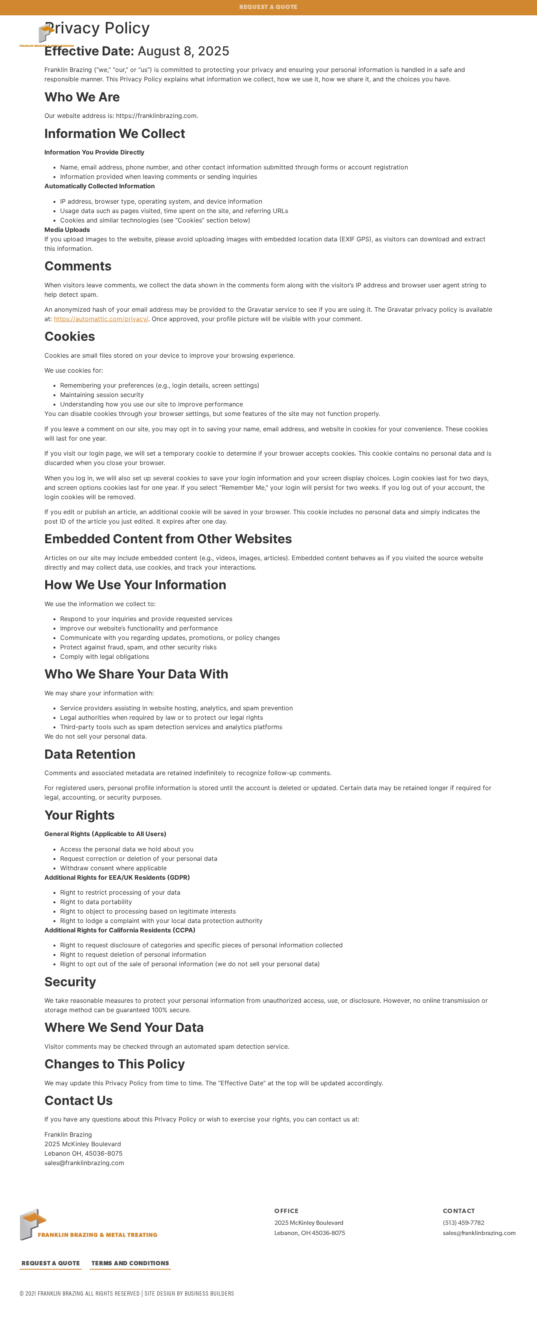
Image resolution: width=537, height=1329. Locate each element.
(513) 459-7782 (463, 1223)
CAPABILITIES (425, 36)
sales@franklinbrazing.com (479, 1233)
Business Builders (209, 1293)
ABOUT (378, 36)
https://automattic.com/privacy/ (101, 319)
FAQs (470, 36)
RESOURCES (504, 36)
